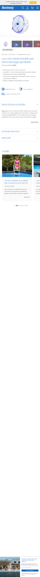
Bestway (4, 54)
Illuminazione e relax (23, 54)
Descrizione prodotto (13, 105)
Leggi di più (34, 122)
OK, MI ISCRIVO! (30, 570)
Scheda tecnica (10, 132)
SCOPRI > (33, 2)
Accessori (12, 54)
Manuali (6, 138)
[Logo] (8, 8)
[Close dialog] (38, 558)
